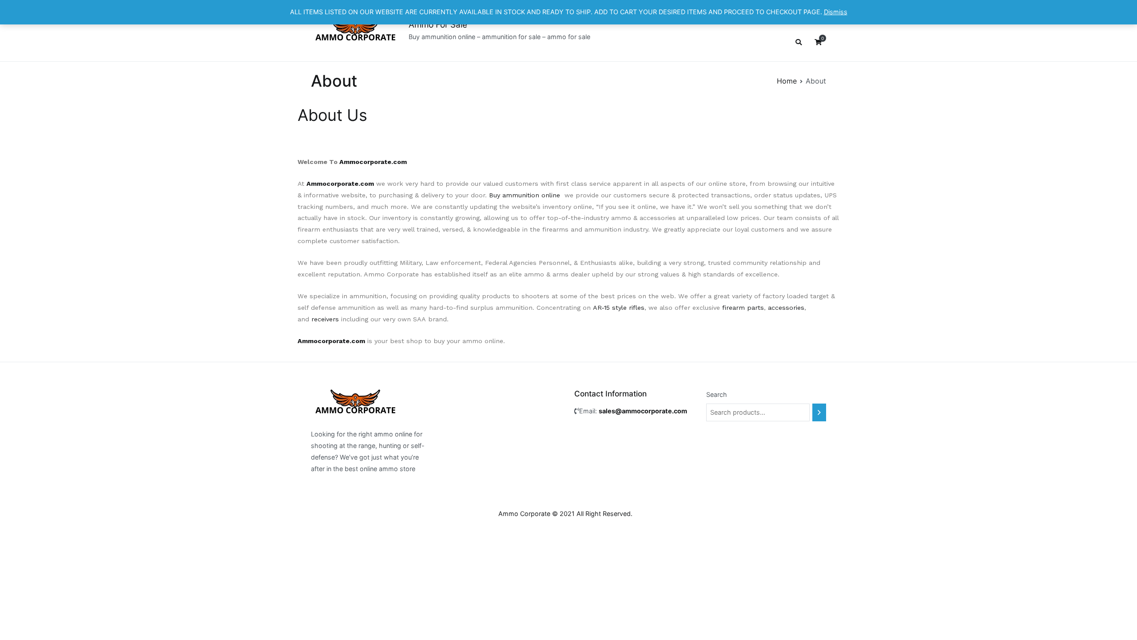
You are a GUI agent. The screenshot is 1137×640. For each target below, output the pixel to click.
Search (716, 394)
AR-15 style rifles (618, 307)
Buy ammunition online (524, 195)
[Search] (819, 412)
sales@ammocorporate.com (643, 411)
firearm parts (743, 307)
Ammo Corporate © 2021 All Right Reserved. (565, 513)
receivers (325, 319)
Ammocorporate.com (373, 161)
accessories (786, 307)
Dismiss (835, 12)
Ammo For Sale (438, 25)
